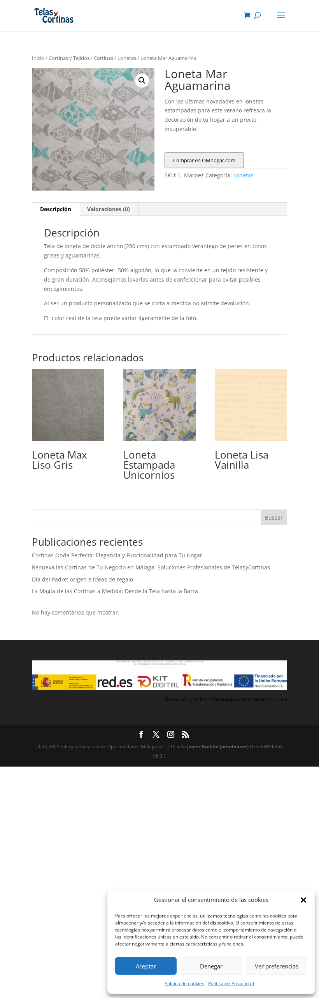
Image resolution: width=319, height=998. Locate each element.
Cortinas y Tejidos (69, 57)
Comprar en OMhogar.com (204, 160)
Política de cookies (184, 983)
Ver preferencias (276, 966)
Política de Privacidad (231, 983)
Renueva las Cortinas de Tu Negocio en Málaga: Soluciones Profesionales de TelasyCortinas (151, 567)
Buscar (274, 517)
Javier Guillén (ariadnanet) (218, 746)
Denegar (211, 966)
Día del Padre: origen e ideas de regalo (82, 579)
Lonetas (126, 57)
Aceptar (146, 966)
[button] (303, 900)
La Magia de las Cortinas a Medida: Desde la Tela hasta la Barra (115, 591)
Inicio (38, 57)
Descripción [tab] (55, 209)
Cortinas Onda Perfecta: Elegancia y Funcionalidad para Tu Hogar (117, 555)
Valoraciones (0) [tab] (108, 209)
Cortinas (103, 57)
